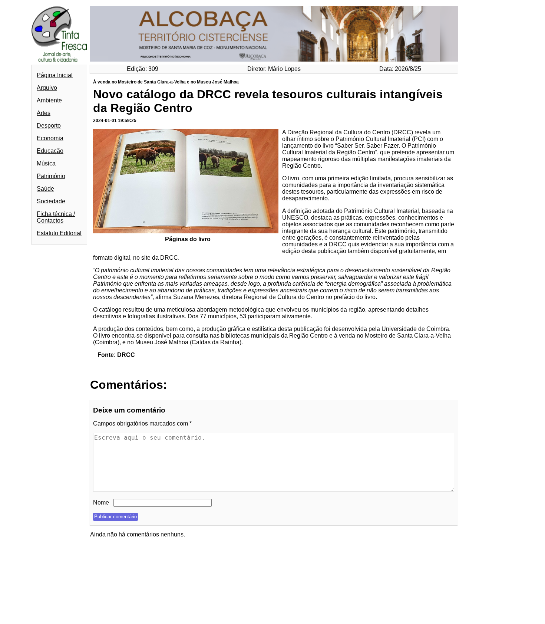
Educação (50, 151)
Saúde (45, 188)
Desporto (49, 125)
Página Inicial (55, 75)
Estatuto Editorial (59, 233)
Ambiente (49, 100)
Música (46, 163)
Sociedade (51, 201)
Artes (43, 113)
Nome (101, 502)
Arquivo (47, 88)
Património (51, 176)
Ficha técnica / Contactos (56, 217)
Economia (50, 138)
